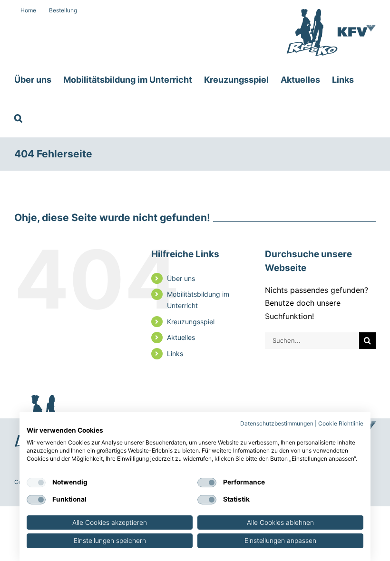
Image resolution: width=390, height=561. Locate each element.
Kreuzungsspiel (190, 322)
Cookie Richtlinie (340, 423)
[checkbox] (36, 482)
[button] (18, 118)
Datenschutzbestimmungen (276, 423)
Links (175, 353)
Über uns (181, 278)
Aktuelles (181, 337)
